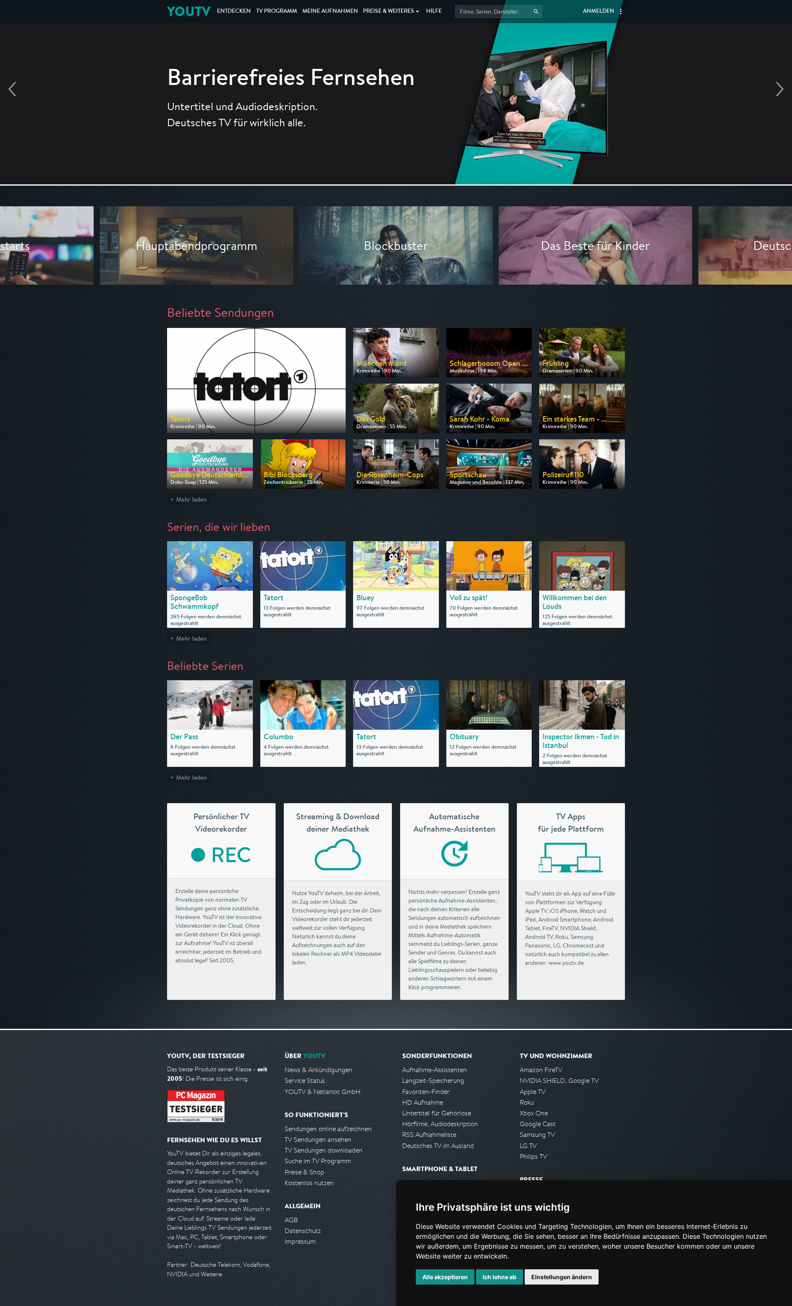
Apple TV (532, 1091)
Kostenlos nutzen (309, 1183)
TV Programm (276, 11)
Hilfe (434, 11)
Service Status (305, 1080)
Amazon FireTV (541, 1070)
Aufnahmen (330, 11)
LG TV (528, 1145)
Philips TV (533, 1156)
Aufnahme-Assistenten (434, 1070)
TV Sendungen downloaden (324, 1150)
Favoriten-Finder (426, 1091)
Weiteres (388, 11)
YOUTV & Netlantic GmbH (323, 1091)
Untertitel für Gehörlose (436, 1113)
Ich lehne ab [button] (499, 1276)
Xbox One (534, 1113)
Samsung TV (537, 1134)
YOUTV (188, 11)
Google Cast (538, 1124)
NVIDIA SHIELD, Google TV (559, 1080)
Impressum (300, 1241)
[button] (621, 11)
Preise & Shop (304, 1172)
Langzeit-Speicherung (433, 1080)
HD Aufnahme (422, 1102)
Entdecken (234, 11)
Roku (527, 1102)
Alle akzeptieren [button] (445, 1276)
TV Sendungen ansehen (318, 1139)
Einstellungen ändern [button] (561, 1276)
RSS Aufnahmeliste (429, 1134)
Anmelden (598, 11)
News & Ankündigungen (318, 1070)
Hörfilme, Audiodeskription (440, 1124)
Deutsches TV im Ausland (438, 1145)
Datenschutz (303, 1230)
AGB (291, 1220)
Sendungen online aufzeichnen (328, 1128)
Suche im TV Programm (318, 1161)
